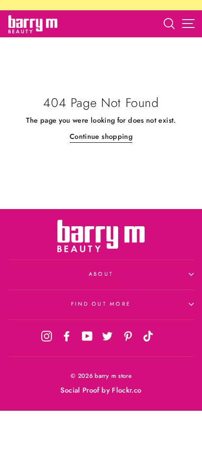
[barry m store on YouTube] (87, 336)
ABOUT (101, 274)
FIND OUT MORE (101, 304)
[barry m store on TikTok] (148, 336)
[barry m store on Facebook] (66, 336)
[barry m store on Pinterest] (128, 336)
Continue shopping (101, 136)
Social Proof (79, 390)
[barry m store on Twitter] (107, 336)
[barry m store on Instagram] (46, 336)
